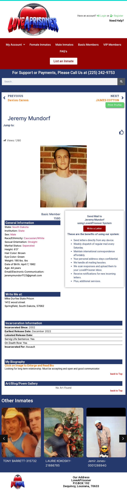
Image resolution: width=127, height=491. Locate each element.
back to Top (116, 374)
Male (13, 234)
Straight (32, 241)
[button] (4, 438)
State (21, 230)
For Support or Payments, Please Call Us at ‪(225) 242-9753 (63, 72)
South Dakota (20, 227)
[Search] (121, 81)
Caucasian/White (34, 238)
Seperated (28, 245)
